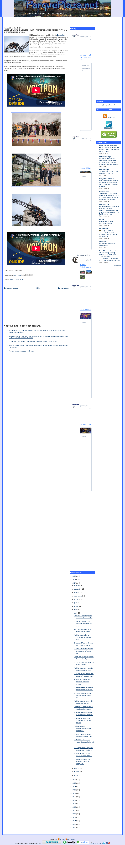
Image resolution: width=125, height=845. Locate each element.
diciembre (77, 586)
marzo (76, 768)
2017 (74, 800)
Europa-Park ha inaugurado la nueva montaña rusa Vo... (83, 651)
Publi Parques (104, 192)
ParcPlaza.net (104, 205)
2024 (74, 583)
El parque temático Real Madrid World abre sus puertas (82, 720)
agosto (76, 599)
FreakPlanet (103, 229)
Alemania (12, 279)
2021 (74, 786)
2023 (74, 780)
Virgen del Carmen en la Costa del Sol (107, 244)
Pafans (101, 220)
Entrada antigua (63, 288)
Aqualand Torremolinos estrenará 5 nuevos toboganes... (82, 761)
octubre (77, 592)
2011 (74, 821)
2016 (74, 803)
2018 (74, 797)
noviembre (78, 589)
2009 (74, 827)
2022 (74, 783)
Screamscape (104, 170)
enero (76, 775)
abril (76, 613)
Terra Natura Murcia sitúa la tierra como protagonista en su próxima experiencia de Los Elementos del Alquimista (109, 196)
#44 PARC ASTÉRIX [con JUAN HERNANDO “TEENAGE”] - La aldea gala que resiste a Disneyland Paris (109, 257)
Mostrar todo (117, 265)
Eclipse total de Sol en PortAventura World (106, 222)
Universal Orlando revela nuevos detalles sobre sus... (82, 695)
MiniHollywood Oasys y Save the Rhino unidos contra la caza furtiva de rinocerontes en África (109, 183)
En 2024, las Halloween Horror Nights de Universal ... (84, 742)
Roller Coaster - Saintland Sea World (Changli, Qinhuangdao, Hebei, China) (109, 149)
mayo (76, 609)
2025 (74, 580)
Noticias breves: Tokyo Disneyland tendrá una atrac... (82, 637)
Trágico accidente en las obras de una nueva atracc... (82, 682)
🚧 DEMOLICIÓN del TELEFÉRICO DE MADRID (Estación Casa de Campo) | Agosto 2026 (108, 233)
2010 (74, 824)
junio (76, 606)
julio (76, 603)
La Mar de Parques (105, 157)
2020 (74, 790)
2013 (74, 814)
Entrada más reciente (11, 288)
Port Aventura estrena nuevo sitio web (21, 351)
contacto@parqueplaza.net (106, 105)
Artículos (62, 839)
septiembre (78, 596)
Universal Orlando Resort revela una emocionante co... (83, 624)
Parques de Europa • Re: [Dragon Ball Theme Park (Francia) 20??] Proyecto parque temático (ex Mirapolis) (109, 161)
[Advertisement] (62, 20)
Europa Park (19, 279)
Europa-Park (61, 35)
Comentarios (71, 839)
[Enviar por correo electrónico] (22, 275)
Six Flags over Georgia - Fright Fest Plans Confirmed (109, 172)
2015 (74, 807)
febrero (76, 772)
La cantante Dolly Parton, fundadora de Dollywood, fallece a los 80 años (33, 342)
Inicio (38, 288)
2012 (74, 817)
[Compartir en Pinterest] (32, 275)
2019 (74, 793)
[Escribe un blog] (25, 275)
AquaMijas (103, 242)
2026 (74, 576)
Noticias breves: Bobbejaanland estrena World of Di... (83, 728)
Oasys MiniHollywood (106, 179)
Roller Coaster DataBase (108, 146)
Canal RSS (111, 117)
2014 (74, 810)
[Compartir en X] (27, 275)
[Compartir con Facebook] (29, 275)
